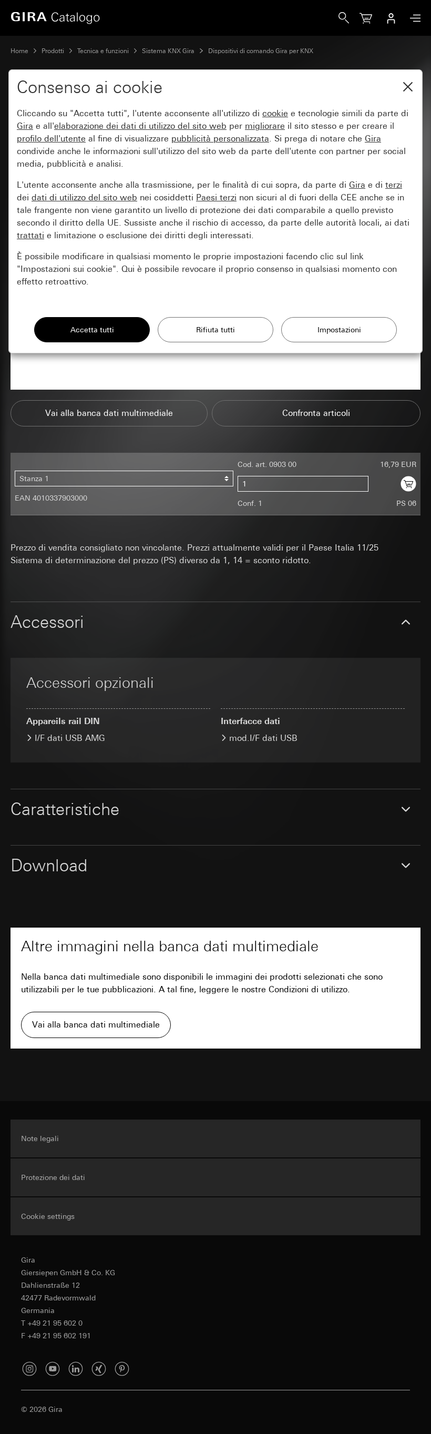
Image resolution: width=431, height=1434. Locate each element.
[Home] (174, 17)
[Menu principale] (412, 18)
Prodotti (53, 51)
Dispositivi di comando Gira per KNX (260, 51)
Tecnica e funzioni (103, 51)
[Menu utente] (391, 17)
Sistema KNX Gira (168, 51)
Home (19, 51)
